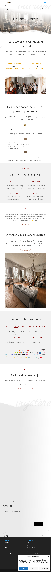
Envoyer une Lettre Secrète (10, 553)
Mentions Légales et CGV (32, 547)
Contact (28, 542)
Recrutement (7, 542)
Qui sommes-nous (31, 545)
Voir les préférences (44, 568)
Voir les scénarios (25, 250)
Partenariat (7, 545)
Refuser (33, 568)
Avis (6, 547)
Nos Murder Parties (9, 556)
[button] (48, 556)
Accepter (24, 568)
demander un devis (25, 389)
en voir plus (25, 224)
